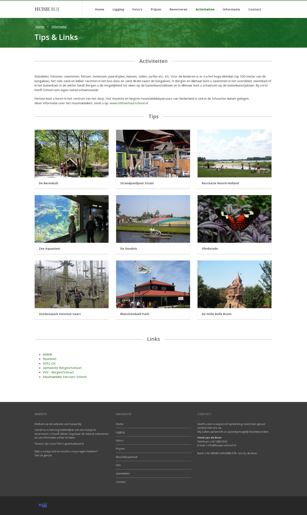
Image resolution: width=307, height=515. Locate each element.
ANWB (47, 354)
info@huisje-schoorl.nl (222, 445)
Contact (121, 482)
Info (118, 465)
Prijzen (120, 448)
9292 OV (49, 363)
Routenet (49, 359)
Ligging (120, 432)
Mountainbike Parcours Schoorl (65, 377)
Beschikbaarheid (126, 457)
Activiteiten (123, 473)
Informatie (59, 26)
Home (40, 26)
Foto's (119, 440)
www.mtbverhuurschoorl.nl (129, 103)
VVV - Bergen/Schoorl (58, 372)
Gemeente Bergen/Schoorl (62, 368)
